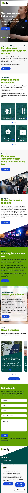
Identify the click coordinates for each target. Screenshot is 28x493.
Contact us (5, 28)
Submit (4, 435)
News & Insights (14, 379)
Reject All (8, 484)
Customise (19, 489)
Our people (5, 169)
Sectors (5, 316)
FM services (5, 69)
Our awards (5, 222)
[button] (12, 122)
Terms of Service (4, 440)
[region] (14, 478)
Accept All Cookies (19, 484)
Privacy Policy (22, 438)
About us (5, 281)
